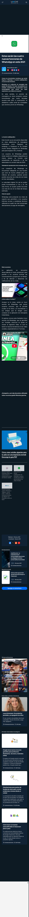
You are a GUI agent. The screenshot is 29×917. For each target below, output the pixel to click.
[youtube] (8, 70)
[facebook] (16, 70)
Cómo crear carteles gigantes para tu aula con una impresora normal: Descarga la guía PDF (14, 454)
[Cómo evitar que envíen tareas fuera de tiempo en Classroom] (6, 577)
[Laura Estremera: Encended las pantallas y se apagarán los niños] (14, 704)
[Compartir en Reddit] (15, 542)
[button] (2, 2)
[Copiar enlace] (18, 542)
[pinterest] (18, 70)
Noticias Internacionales (9, 660)
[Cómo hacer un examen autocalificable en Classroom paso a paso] (14, 816)
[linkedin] (14, 70)
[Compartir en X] (13, 542)
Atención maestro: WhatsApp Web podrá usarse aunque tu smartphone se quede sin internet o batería (7, 474)
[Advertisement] (14, 19)
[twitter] (10, 70)
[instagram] (12, 70)
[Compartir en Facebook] (10, 542)
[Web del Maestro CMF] (4, 69)
